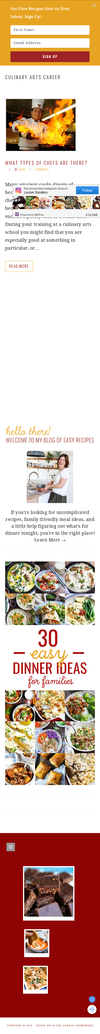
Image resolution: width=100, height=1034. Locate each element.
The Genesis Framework (74, 1025)
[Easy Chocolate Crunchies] (48, 915)
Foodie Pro (44, 1025)
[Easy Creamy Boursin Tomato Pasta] (35, 988)
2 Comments (41, 169)
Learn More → (50, 540)
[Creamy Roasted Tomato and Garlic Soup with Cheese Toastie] (36, 951)
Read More (19, 266)
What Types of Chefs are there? (46, 162)
